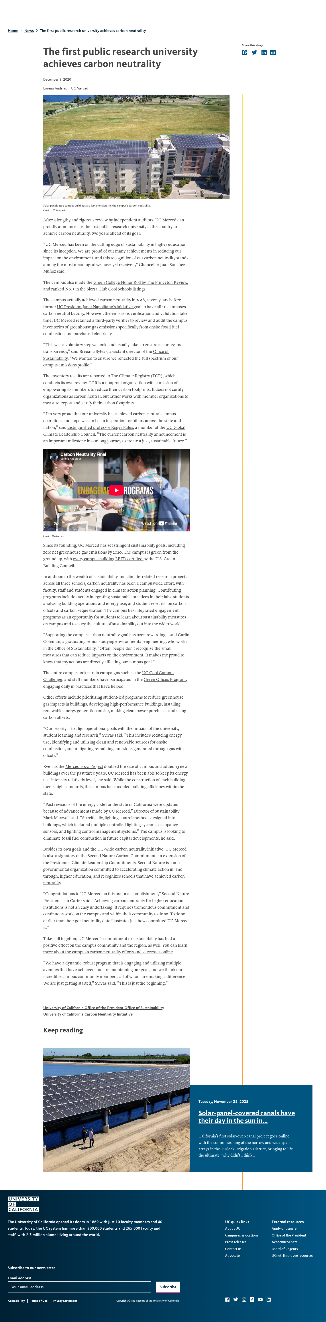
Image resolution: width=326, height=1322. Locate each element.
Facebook (227, 1299)
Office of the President (289, 1235)
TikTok (252, 1299)
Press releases (235, 1242)
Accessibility (16, 1301)
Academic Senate (285, 1242)
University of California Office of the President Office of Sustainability (103, 1007)
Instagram (244, 1299)
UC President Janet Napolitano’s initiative (95, 307)
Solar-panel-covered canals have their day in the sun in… (246, 1117)
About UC (232, 1228)
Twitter (235, 1299)
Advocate (232, 1255)
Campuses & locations (241, 1235)
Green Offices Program (165, 680)
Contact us (233, 1249)
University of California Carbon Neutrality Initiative (88, 1014)
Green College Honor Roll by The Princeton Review (140, 283)
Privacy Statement (65, 1301)
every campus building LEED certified (108, 559)
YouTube (260, 1299)
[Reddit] (272, 53)
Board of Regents (285, 1249)
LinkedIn (268, 1299)
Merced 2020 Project (84, 767)
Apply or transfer (285, 1228)
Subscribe (168, 1286)
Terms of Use (38, 1301)
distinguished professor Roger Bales (100, 428)
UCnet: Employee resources (292, 1255)
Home (13, 30)
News (29, 30)
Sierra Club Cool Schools (110, 289)
